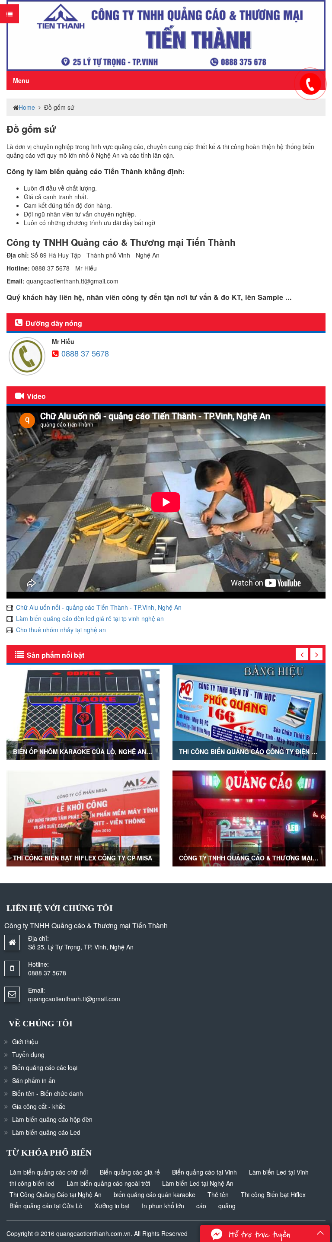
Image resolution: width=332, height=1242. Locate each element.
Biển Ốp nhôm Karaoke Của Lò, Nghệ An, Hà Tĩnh (93, 751)
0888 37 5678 (85, 353)
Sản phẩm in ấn (33, 1080)
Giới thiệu (25, 1041)
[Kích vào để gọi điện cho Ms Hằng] (310, 83)
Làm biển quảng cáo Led (46, 1132)
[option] (83, 771)
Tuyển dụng (28, 1054)
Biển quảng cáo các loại (44, 1067)
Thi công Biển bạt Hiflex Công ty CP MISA (82, 857)
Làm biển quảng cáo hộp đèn (52, 1119)
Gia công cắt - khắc (38, 1106)
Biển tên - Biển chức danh (47, 1093)
